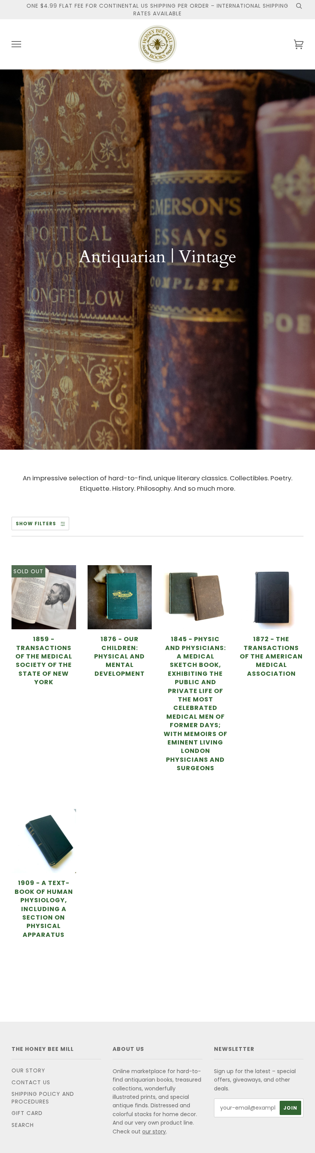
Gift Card (27, 1113)
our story (154, 1131)
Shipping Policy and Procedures (43, 1097)
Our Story (28, 1070)
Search (23, 1125)
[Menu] (16, 44)
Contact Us (31, 1082)
